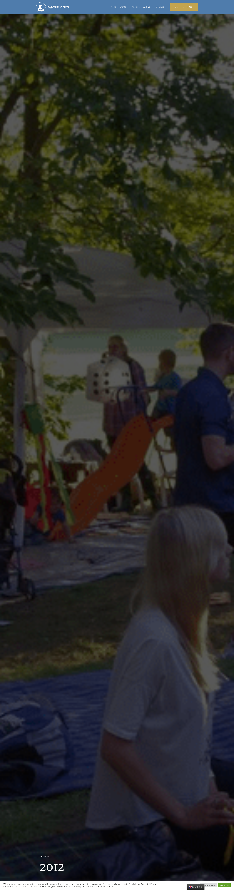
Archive (146, 7)
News (113, 7)
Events (122, 7)
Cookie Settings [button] (208, 885)
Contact (160, 7)
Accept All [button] (224, 885)
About (135, 7)
